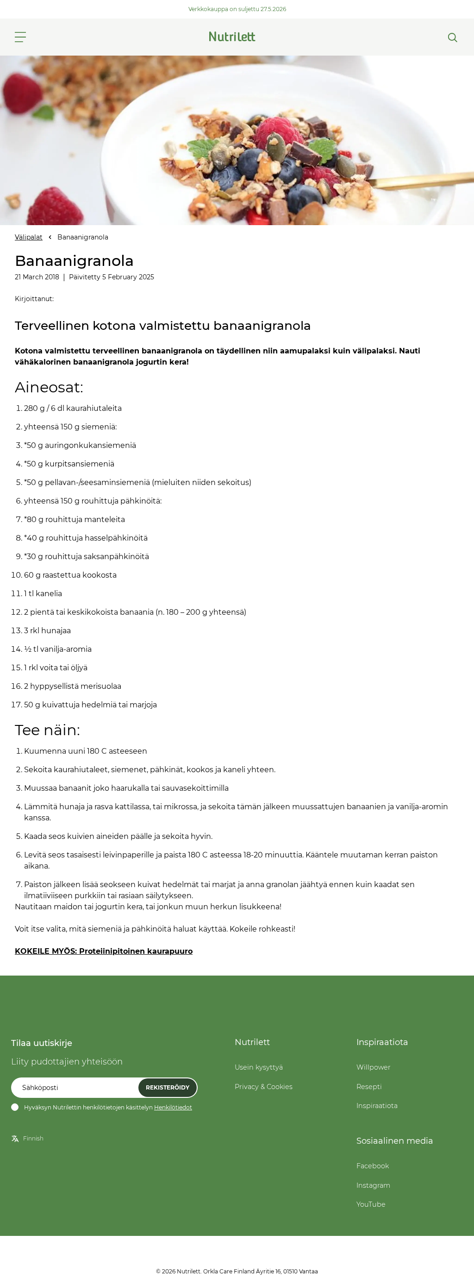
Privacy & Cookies (264, 1087)
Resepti (369, 1087)
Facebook (372, 1166)
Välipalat (29, 237)
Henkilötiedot (173, 1107)
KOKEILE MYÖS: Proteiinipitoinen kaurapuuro (104, 951)
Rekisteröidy (167, 1087)
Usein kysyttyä (259, 1067)
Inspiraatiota (377, 1106)
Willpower (373, 1067)
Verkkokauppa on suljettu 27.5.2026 (237, 9)
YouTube (371, 1204)
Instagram (373, 1185)
